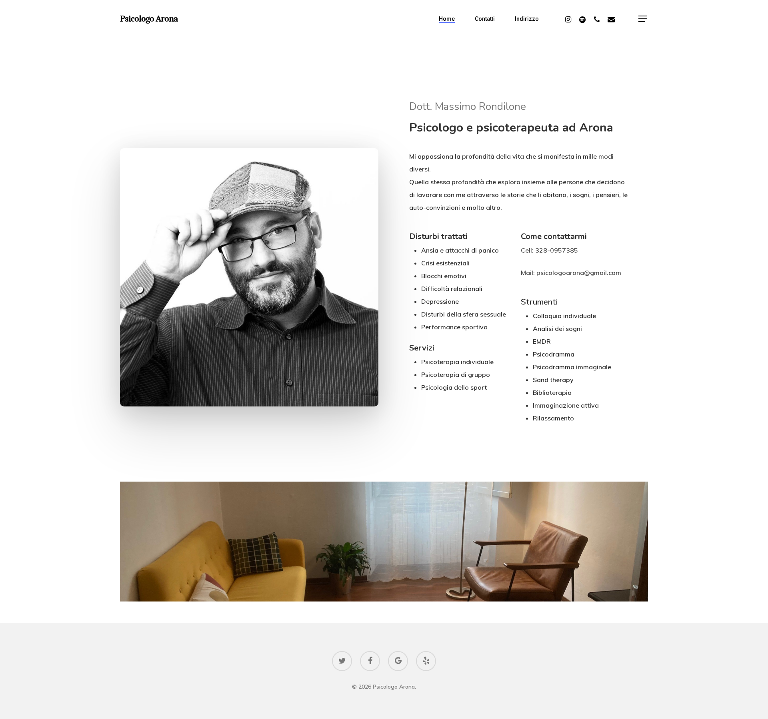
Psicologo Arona (149, 18)
